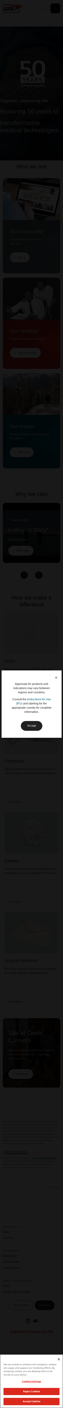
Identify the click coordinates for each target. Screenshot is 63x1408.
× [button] (56, 677)
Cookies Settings (31, 1381)
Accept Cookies (31, 1401)
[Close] (59, 1359)
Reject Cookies (31, 1391)
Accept (31, 725)
